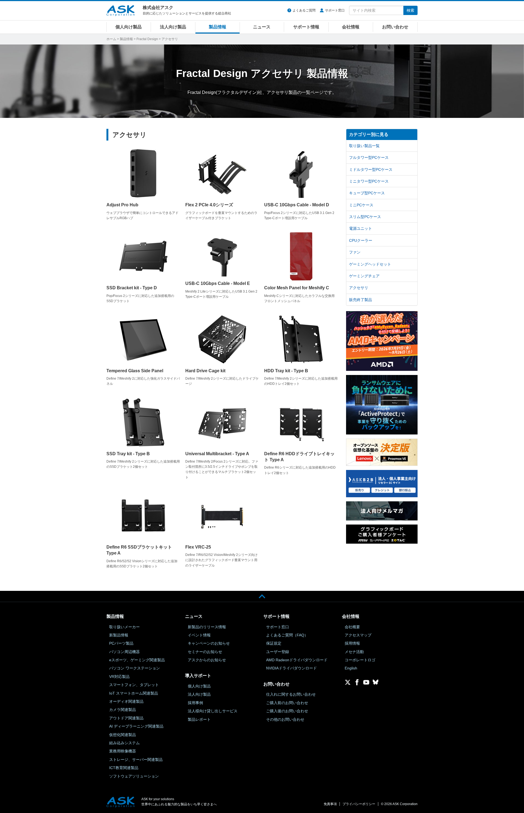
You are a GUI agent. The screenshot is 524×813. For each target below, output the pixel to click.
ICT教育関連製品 (123, 768)
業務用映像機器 (122, 751)
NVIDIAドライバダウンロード (291, 668)
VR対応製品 (119, 676)
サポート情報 (306, 27)
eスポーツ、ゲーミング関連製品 (137, 660)
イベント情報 (199, 635)
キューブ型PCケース (367, 193)
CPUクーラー (360, 240)
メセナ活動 (354, 652)
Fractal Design (147, 39)
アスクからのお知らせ (207, 660)
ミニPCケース (361, 205)
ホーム (111, 39)
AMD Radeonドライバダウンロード (296, 660)
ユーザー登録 (277, 652)
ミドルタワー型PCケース (370, 169)
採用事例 (195, 703)
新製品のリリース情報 (207, 627)
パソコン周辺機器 (124, 652)
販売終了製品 (360, 299)
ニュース (261, 27)
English (351, 668)
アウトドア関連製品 (126, 718)
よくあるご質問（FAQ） (287, 635)
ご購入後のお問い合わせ (287, 711)
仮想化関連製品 (122, 734)
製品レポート (199, 719)
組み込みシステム (124, 743)
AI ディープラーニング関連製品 (136, 726)
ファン (355, 252)
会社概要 (352, 627)
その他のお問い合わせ (285, 719)
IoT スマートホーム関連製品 (133, 693)
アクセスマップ (358, 635)
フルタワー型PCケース (369, 157)
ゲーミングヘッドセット (370, 264)
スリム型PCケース (365, 217)
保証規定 (273, 643)
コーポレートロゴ (360, 660)
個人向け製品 (128, 27)
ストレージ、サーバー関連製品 (136, 759)
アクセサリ (358, 287)
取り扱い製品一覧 (364, 146)
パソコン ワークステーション (134, 668)
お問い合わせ (395, 27)
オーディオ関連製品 (126, 701)
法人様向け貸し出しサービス (212, 711)
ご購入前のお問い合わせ (287, 703)
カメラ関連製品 (122, 709)
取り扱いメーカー (124, 627)
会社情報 (350, 27)
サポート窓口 (335, 10)
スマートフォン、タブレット (134, 685)
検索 (410, 10)
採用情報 (352, 643)
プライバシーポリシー (359, 804)
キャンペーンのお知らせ (209, 643)
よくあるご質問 (304, 10)
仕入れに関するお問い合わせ (291, 694)
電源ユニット (360, 228)
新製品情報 (118, 635)
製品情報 (217, 27)
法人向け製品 (173, 27)
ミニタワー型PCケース (369, 181)
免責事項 (330, 804)
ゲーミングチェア (364, 276)
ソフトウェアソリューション (134, 776)
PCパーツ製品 (121, 643)
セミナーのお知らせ (205, 652)
